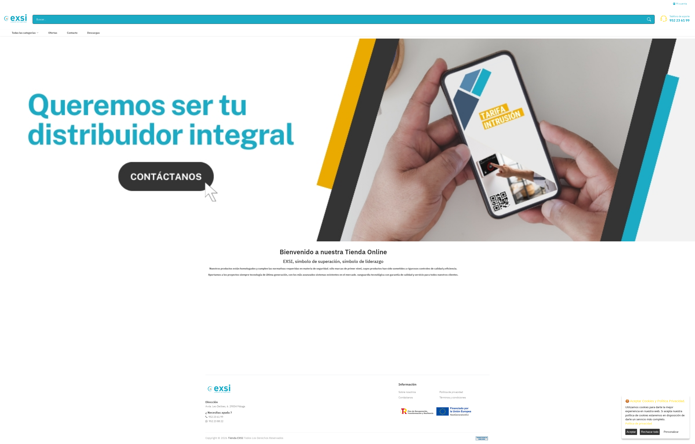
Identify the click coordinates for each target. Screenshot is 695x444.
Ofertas (52, 32)
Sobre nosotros (407, 392)
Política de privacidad (451, 392)
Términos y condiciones (452, 397)
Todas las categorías (24, 32)
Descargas (93, 32)
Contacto (72, 32)
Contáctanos (406, 397)
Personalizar (671, 431)
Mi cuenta (681, 3)
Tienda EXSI (235, 438)
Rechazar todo (649, 431)
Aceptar (631, 431)
